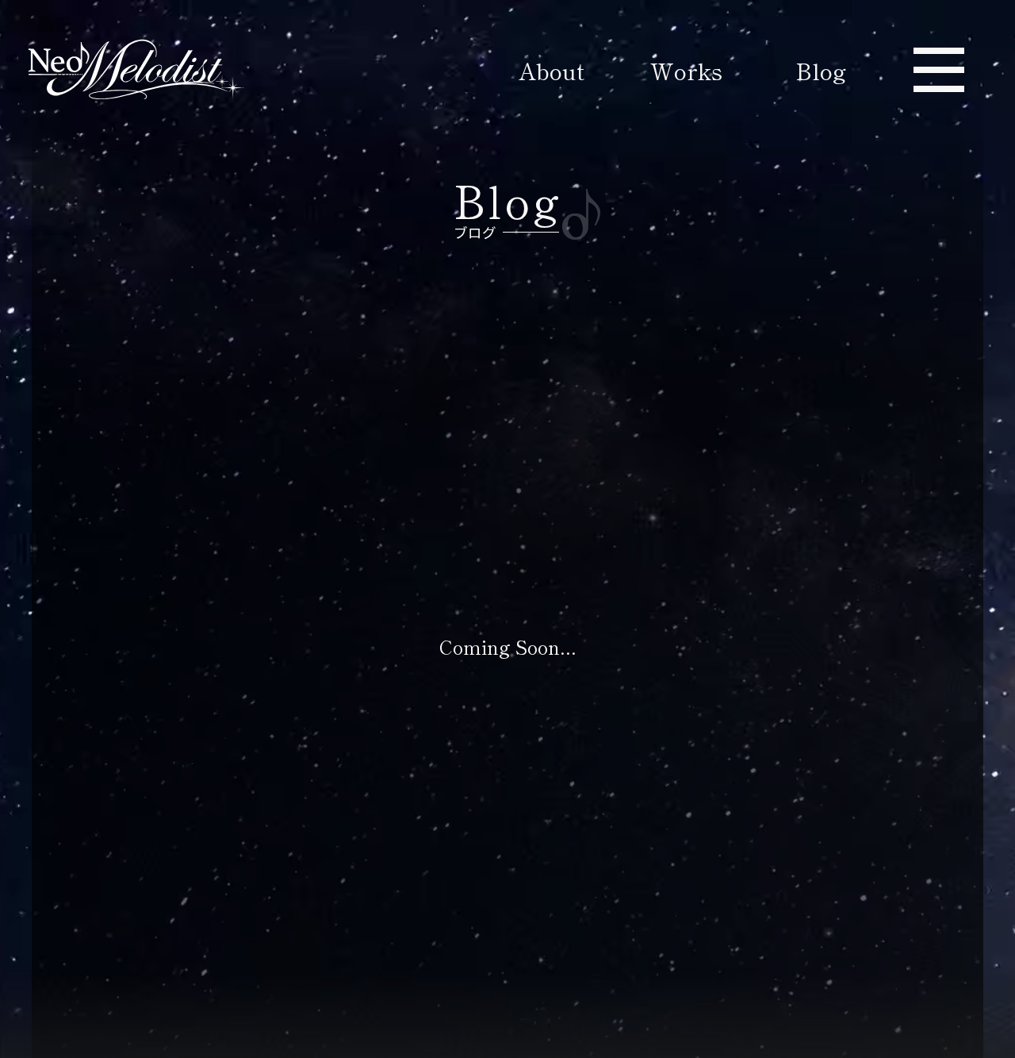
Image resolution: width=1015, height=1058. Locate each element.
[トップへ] (130, 71)
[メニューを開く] (939, 70)
